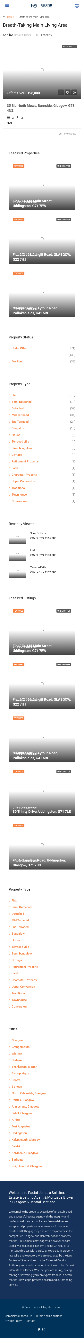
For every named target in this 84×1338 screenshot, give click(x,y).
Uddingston (19, 1133)
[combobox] (25, 35)
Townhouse (19, 494)
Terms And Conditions (49, 1316)
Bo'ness (17, 1086)
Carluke (17, 1060)
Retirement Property (25, 461)
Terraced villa (20, 441)
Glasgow (17, 1040)
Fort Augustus (21, 1126)
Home (10, 17)
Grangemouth (20, 1047)
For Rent (17, 361)
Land (15, 468)
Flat (14, 395)
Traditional (19, 488)
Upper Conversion (23, 481)
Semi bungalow (22, 448)
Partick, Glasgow (23, 1100)
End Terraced (20, 421)
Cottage (17, 455)
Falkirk (16, 1146)
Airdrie (16, 1120)
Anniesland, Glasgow (25, 1106)
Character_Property (24, 474)
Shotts (16, 1080)
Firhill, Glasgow (22, 1113)
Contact (30, 1320)
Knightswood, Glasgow (27, 1166)
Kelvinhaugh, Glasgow (26, 1139)
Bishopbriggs (20, 1073)
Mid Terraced (20, 415)
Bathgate (17, 1159)
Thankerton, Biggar (24, 1067)
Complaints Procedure (18, 1316)
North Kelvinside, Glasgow (29, 1093)
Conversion (19, 501)
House (16, 435)
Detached (18, 408)
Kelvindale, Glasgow (25, 1153)
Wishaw (17, 1053)
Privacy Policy (13, 1320)
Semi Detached (21, 402)
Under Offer (19, 348)
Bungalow (18, 428)
